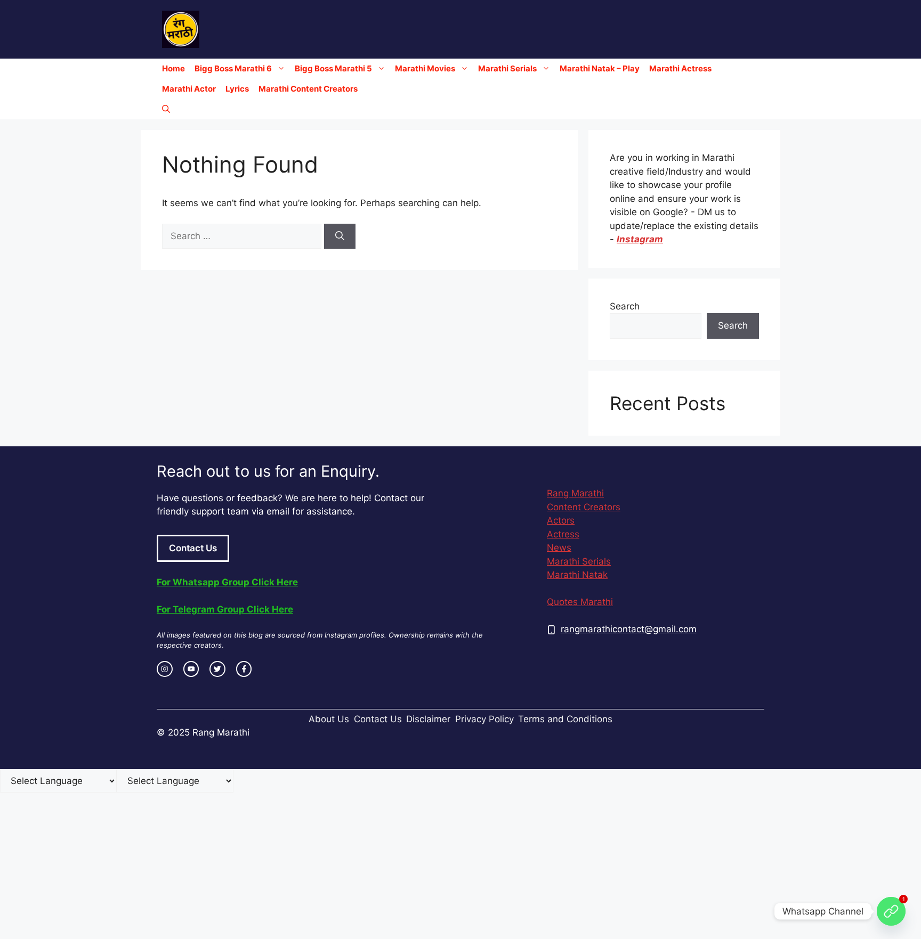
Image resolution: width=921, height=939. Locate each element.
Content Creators (583, 507)
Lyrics (237, 89)
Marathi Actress (680, 68)
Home (173, 68)
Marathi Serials (507, 68)
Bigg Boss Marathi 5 (333, 68)
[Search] (340, 236)
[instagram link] (165, 669)
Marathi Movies (425, 68)
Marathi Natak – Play (600, 68)
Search (625, 306)
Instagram (640, 239)
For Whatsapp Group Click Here (227, 582)
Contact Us (193, 548)
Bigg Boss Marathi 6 (233, 68)
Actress (563, 534)
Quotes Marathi (580, 602)
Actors (561, 520)
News (559, 547)
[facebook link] (244, 669)
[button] (166, 109)
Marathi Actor (189, 89)
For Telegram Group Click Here (225, 609)
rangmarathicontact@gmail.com (629, 629)
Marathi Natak (577, 574)
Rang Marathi (575, 493)
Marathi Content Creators (308, 89)
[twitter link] (217, 669)
